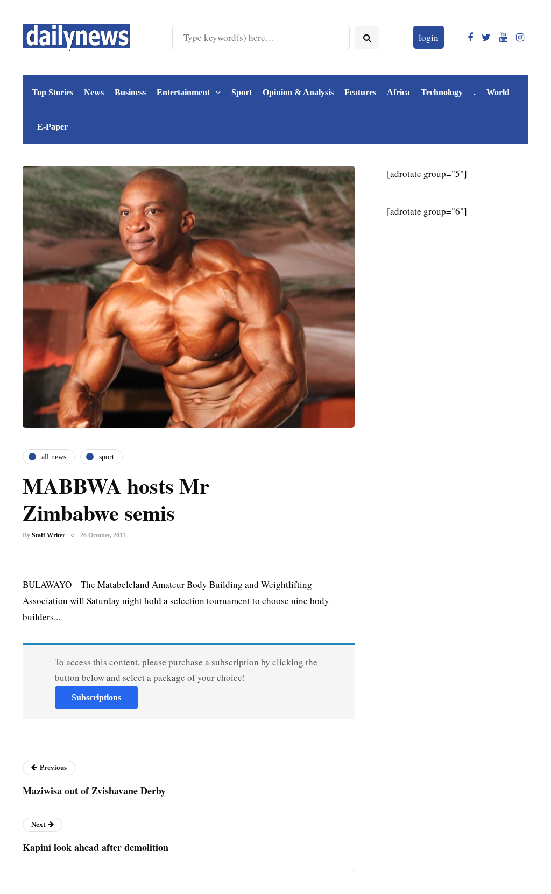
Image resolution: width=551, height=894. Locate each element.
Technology (442, 92)
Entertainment (183, 92)
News (94, 92)
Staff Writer (48, 535)
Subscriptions (96, 697)
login (429, 37)
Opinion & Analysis (298, 92)
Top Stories (52, 92)
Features (360, 92)
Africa (398, 92)
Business (130, 92)
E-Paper (52, 126)
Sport (241, 92)
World (498, 92)
